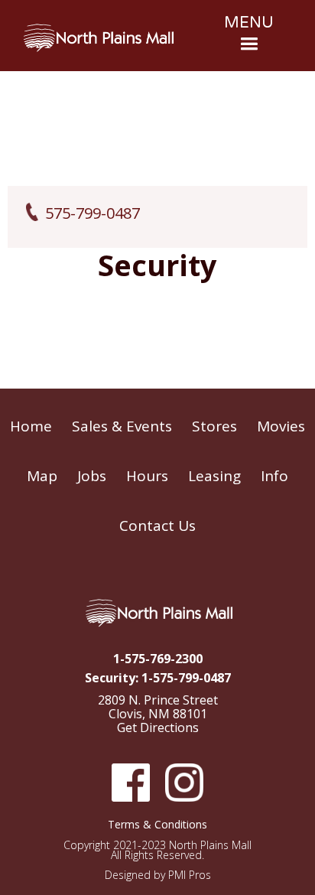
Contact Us (157, 525)
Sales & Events (122, 426)
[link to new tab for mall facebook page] (131, 782)
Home (31, 426)
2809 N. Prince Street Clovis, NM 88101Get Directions (158, 714)
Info (274, 476)
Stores (214, 426)
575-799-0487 (92, 213)
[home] (98, 38)
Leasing (214, 476)
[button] (249, 35)
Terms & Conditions (157, 824)
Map (42, 476)
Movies (281, 426)
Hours (147, 476)
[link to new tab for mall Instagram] (184, 782)
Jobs (91, 476)
